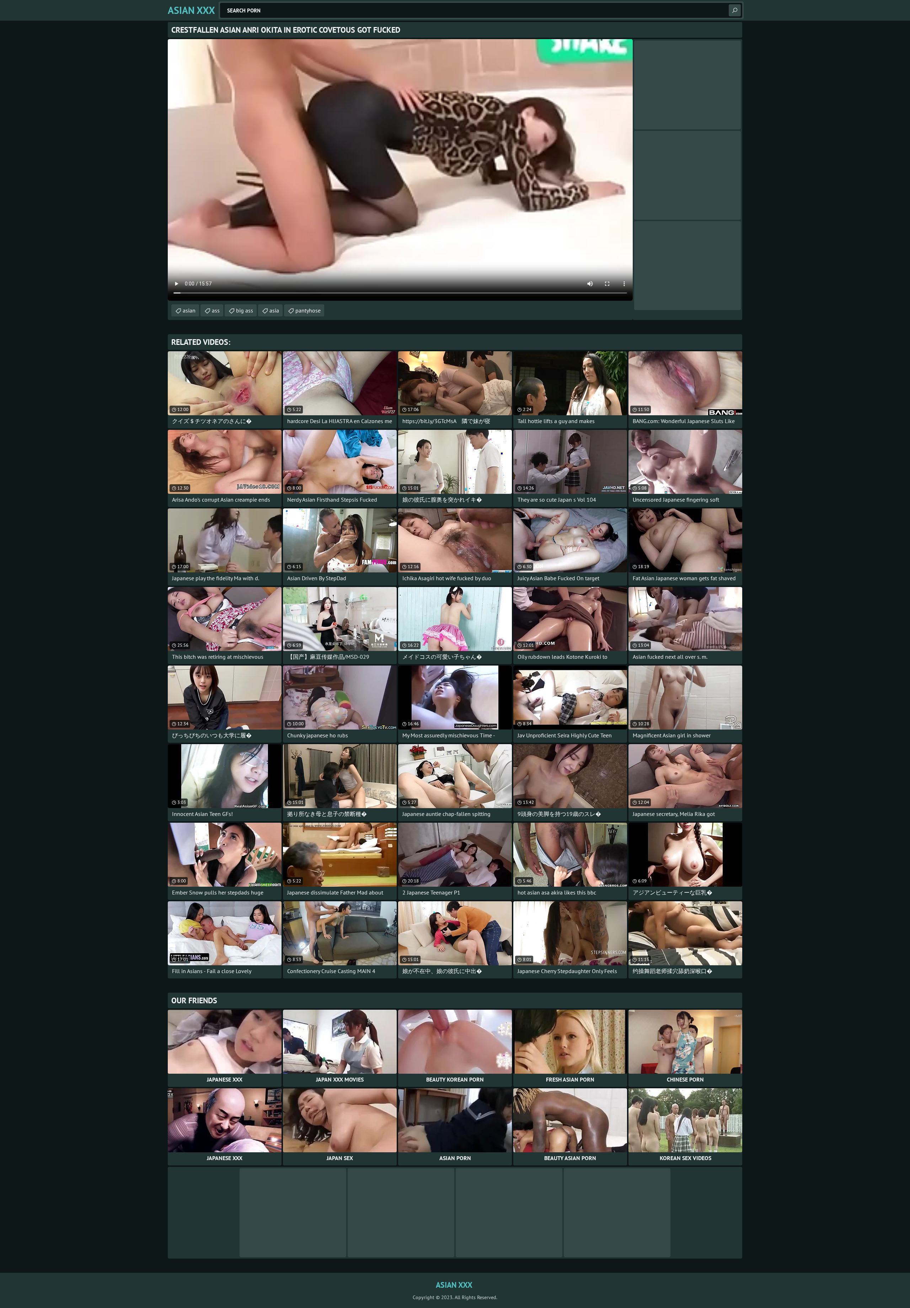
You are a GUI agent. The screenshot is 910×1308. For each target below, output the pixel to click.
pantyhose (308, 310)
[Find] (735, 10)
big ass (244, 310)
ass (216, 310)
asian (189, 310)
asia (274, 310)
